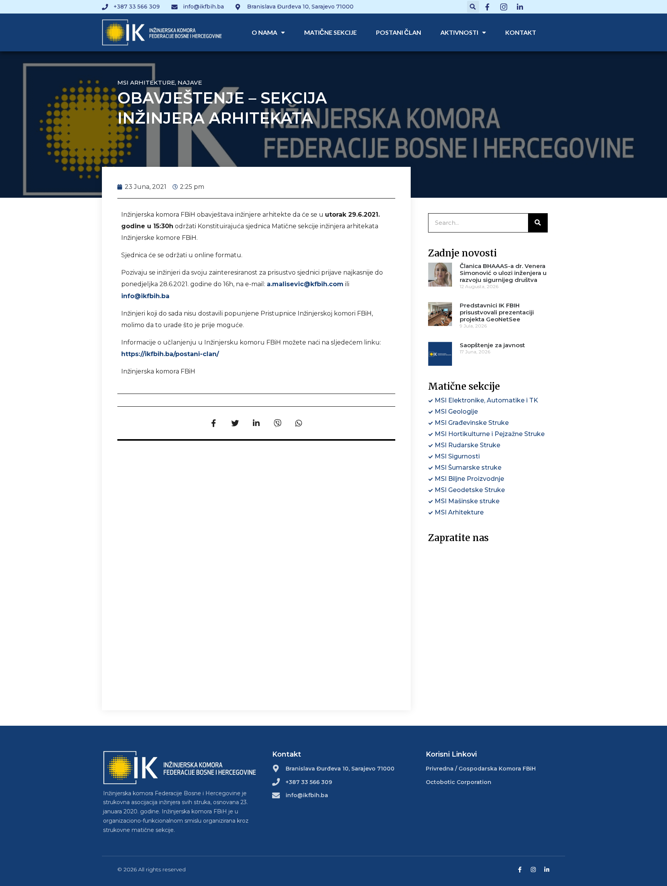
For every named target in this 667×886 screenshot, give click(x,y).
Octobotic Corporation (458, 782)
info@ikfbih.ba (145, 296)
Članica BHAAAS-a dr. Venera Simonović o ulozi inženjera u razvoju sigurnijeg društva (503, 272)
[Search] (537, 223)
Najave (190, 82)
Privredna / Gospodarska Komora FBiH (481, 768)
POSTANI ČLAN (398, 32)
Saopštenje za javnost (492, 345)
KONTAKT (520, 32)
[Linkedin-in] (547, 869)
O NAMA (264, 32)
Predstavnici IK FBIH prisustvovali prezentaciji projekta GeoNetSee (497, 312)
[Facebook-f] (520, 869)
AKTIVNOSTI (459, 32)
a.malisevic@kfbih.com (305, 284)
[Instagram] (533, 869)
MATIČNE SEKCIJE (330, 32)
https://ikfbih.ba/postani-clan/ (170, 354)
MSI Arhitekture (146, 82)
